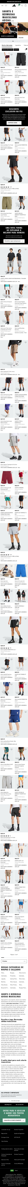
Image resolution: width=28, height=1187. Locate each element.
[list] (14, 45)
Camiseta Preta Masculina (21, 976)
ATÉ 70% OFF (17, 1137)
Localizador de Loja (5, 1129)
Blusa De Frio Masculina (4, 988)
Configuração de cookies (7, 1148)
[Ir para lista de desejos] (6, 5)
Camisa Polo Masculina (13, 979)
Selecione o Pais (5, 1159)
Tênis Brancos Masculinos (5, 985)
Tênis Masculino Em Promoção (23, 985)
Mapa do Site (4, 1133)
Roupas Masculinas (13, 973)
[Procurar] (22, 5)
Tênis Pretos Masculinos (13, 985)
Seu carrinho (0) (19, 1104)
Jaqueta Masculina (4, 979)
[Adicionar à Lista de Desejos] (11, 54)
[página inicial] (14, 6)
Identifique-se (8, 1104)
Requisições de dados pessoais (19, 1149)
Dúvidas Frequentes (18, 1129)
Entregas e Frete (5, 1137)
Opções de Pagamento (19, 1133)
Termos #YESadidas (18, 1163)
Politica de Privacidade (19, 1159)
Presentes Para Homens (13, 976)
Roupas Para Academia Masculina (22, 988)
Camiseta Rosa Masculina (21, 982)
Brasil (16, 1170)
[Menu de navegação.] (2, 5)
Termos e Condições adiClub (6, 1164)
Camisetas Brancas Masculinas (13, 988)
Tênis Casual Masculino (13, 982)
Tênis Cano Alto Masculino (22, 979)
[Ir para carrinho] (25, 5)
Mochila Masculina (4, 982)
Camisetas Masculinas (4, 976)
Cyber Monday (4, 1141)
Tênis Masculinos (4, 973)
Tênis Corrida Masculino (22, 973)
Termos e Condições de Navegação (6, 1155)
